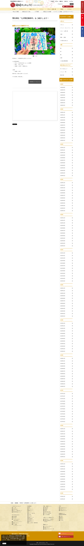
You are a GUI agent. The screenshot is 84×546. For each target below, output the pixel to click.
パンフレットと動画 (57, 11)
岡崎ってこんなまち (82, 21)
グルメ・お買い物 (32, 513)
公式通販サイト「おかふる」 (82, 32)
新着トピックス (31, 517)
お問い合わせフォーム (65, 536)
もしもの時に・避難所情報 (33, 522)
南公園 (45, 510)
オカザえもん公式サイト (48, 526)
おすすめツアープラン (68, 11)
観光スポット (31, 510)
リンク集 (14, 507)
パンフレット (63, 533)
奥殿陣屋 (45, 509)
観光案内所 (30, 518)
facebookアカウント (63, 507)
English (56, 1)
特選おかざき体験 (47, 11)
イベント (30, 511)
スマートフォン (42, 542)
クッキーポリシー (13, 539)
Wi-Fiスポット (31, 521)
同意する (4, 543)
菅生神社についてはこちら (35, 81)
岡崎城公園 (46, 507)
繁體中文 (61, 1)
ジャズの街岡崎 (47, 514)
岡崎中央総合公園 (47, 511)
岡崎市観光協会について (17, 511)
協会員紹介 (15, 517)
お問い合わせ (15, 509)
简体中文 (66, 1)
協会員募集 (15, 516)
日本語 (52, 1)
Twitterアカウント (63, 509)
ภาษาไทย (71, 1)
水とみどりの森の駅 (47, 513)
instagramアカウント (63, 510)
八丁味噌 (37, 11)
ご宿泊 (30, 514)
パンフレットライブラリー (17, 521)
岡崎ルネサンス (47, 527)
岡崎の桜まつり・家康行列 (48, 519)
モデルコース (31, 509)
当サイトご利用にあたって (17, 510)
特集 (29, 507)
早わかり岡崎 (16, 11)
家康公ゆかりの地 (26, 11)
